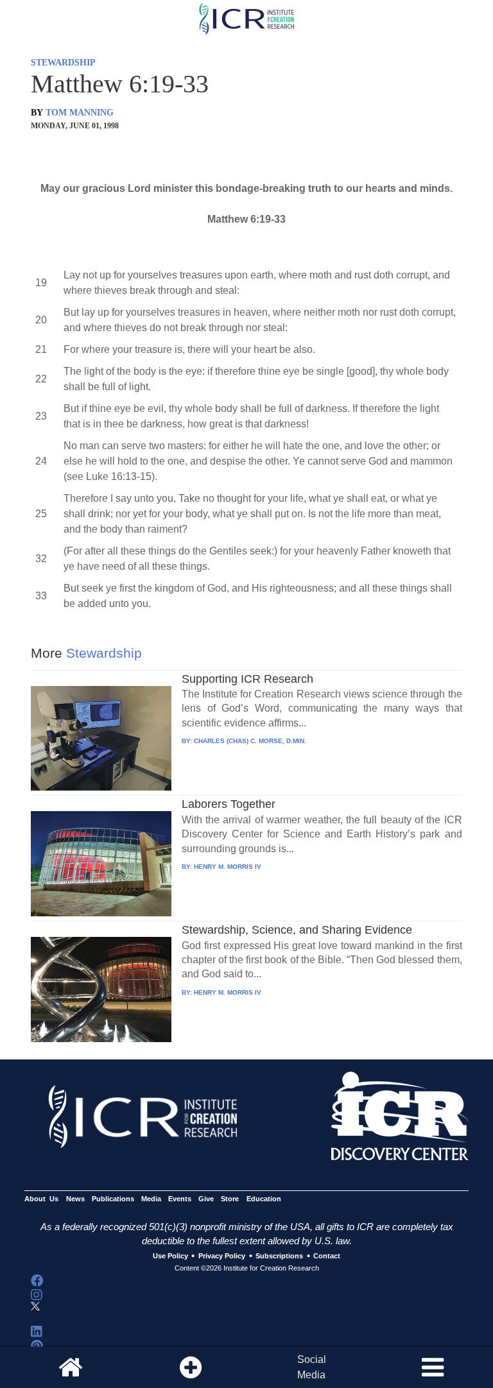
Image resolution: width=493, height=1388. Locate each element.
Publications (113, 1199)
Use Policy (170, 1256)
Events (179, 1199)
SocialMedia (311, 1367)
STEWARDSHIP (63, 62)
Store (230, 1199)
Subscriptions (279, 1256)
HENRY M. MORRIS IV (227, 866)
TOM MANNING (80, 112)
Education (263, 1199)
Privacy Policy (221, 1256)
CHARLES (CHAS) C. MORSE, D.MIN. (250, 740)
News (75, 1199)
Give (206, 1199)
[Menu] (432, 1367)
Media (151, 1199)
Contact (326, 1256)
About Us (41, 1199)
